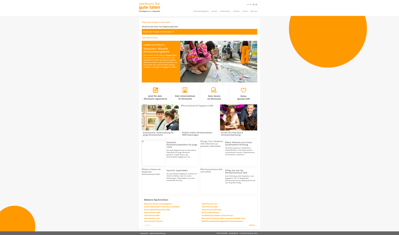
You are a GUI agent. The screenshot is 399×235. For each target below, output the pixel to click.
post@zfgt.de (233, 233)
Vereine (214, 11)
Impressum (144, 233)
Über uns (254, 11)
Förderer (236, 11)
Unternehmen (225, 11)
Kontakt (249, 4)
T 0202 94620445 (222, 233)
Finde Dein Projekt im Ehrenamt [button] (157, 31)
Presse (245, 11)
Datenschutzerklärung (157, 233)
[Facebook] (253, 4)
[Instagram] (256, 4)
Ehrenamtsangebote (201, 11)
